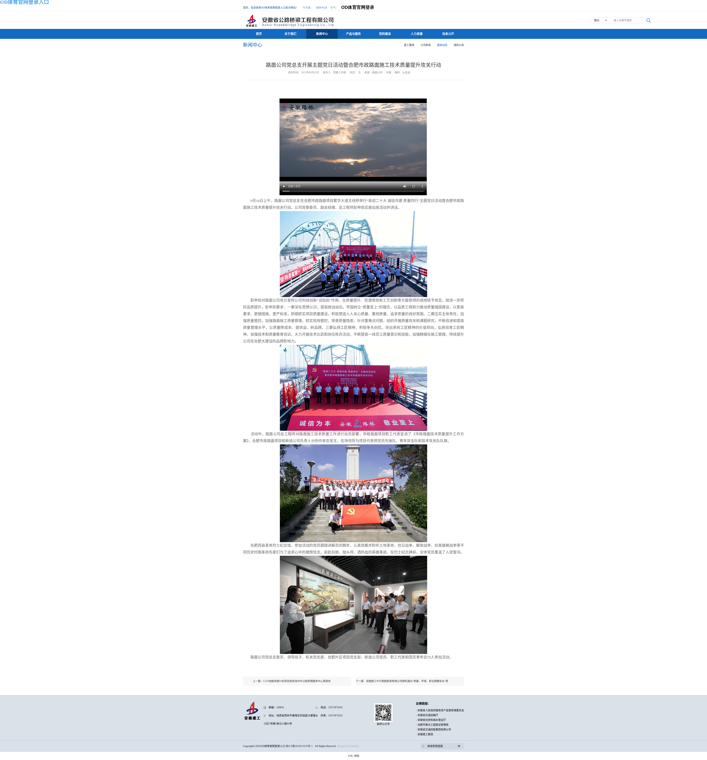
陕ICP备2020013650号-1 (299, 746)
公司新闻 (426, 45)
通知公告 (459, 45)
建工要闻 (409, 45)
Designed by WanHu (347, 746)
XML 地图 (353, 755)
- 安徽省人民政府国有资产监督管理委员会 (440, 710)
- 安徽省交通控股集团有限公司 (433, 729)
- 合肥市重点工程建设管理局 (432, 724)
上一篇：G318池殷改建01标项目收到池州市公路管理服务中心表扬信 (292, 681)
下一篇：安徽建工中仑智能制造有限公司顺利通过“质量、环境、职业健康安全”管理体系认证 (408, 681)
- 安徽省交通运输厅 (427, 715)
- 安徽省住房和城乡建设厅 (431, 720)
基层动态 (442, 45)
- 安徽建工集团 (424, 734)
